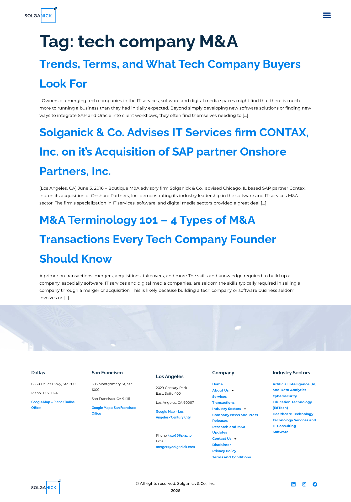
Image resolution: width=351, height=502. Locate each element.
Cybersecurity (285, 396)
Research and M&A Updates (228, 430)
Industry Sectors (226, 409)
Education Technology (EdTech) (292, 405)
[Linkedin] (293, 484)
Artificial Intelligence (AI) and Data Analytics (295, 387)
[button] (326, 15)
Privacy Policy (224, 451)
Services (219, 396)
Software (280, 432)
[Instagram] (304, 484)
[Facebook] (315, 484)
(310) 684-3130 (180, 435)
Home (217, 384)
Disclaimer (221, 445)
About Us (220, 390)
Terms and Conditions (231, 457)
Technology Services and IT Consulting (294, 423)
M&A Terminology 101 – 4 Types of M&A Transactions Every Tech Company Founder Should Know (157, 239)
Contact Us (221, 438)
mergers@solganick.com (175, 447)
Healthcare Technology (293, 414)
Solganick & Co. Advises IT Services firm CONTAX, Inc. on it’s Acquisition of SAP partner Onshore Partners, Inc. (174, 152)
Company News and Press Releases (235, 418)
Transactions (223, 402)
